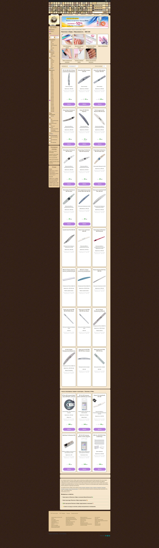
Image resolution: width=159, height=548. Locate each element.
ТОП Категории (54, 513)
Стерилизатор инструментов (85, 518)
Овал (52, 66)
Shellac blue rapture (55, 522)
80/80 (52, 73)
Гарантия (83, 14)
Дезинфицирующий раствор (71, 519)
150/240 (52, 96)
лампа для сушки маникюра (53, 152)
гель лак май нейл (53, 157)
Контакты (96, 14)
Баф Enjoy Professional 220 (68, 435)
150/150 (52, 92)
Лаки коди (82, 521)
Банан (52, 59)
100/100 (52, 79)
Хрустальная (53, 56)
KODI (51, 49)
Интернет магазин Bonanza (53, 533)
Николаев (103, 487)
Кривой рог (99, 487)
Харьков (83, 487)
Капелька (52, 60)
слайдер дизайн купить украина (54, 162)
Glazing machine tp (83, 517)
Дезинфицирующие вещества (86, 523)
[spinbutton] (52, 37)
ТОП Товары (62, 513)
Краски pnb (68, 520)
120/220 (52, 89)
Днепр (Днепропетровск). (73, 489)
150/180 (52, 93)
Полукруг (52, 67)
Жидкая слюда (97, 525)
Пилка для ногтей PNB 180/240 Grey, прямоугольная (99, 351)
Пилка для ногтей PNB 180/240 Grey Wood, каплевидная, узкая (84, 311)
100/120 (52, 81)
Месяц (52, 64)
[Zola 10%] (85, 22)
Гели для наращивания (70, 517)
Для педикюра (53, 142)
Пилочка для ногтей (54, 128)
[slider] (49, 35)
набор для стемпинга (53, 159)
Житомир (63, 489)
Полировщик (53, 130)
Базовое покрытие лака (70, 521)
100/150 (52, 82)
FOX (51, 46)
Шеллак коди (97, 521)
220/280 (52, 104)
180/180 (52, 97)
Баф (51, 119)
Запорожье (88, 487)
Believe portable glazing (55, 526)
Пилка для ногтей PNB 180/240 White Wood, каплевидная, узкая (68, 311)
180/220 (52, 99)
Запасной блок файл (54, 120)
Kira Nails (52, 48)
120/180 (52, 88)
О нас (76, 14)
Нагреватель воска (69, 522)
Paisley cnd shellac (54, 525)
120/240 (52, 90)
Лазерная (52, 53)
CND (51, 42)
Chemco (52, 41)
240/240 (52, 105)
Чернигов (67, 489)
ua (106, 0)
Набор (52, 54)
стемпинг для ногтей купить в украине (53, 155)
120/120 (52, 85)
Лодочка (52, 62)
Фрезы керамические (99, 519)
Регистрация (101, 3)
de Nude (52, 43)
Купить (69, 104)
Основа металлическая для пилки (52, 123)
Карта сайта (105, 14)
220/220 (52, 103)
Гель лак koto (97, 517)
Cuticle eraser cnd (69, 525)
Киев (81, 487)
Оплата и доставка (68, 14)
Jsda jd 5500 (53, 519)
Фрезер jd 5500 (97, 523)
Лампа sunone (83, 519)
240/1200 (52, 107)
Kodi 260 (96, 522)
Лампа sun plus (83, 520)
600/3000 (52, 111)
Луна (52, 63)
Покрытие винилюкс (70, 523)
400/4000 (52, 110)
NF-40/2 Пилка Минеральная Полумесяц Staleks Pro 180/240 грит (69, 351)
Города (68, 513)
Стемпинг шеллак (83, 525)
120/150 (52, 86)
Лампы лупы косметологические (101, 520)
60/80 (52, 71)
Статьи (90, 14)
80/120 (52, 75)
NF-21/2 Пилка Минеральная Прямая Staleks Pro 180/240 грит (99, 311)
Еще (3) (51, 68)
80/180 (52, 78)
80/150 (52, 77)
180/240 (52, 100)
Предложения (74, 513)
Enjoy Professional (54, 45)
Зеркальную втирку (84, 522)
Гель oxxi (96, 518)
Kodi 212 (52, 523)
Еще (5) (51, 133)
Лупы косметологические (71, 518)
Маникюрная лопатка (55, 527)
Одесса (91, 487)
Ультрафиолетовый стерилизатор (55, 521)
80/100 (52, 74)
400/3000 (52, 108)
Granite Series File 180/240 (69, 230)
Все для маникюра (62, 533)
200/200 (52, 101)
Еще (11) (52, 50)
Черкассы (95, 487)
